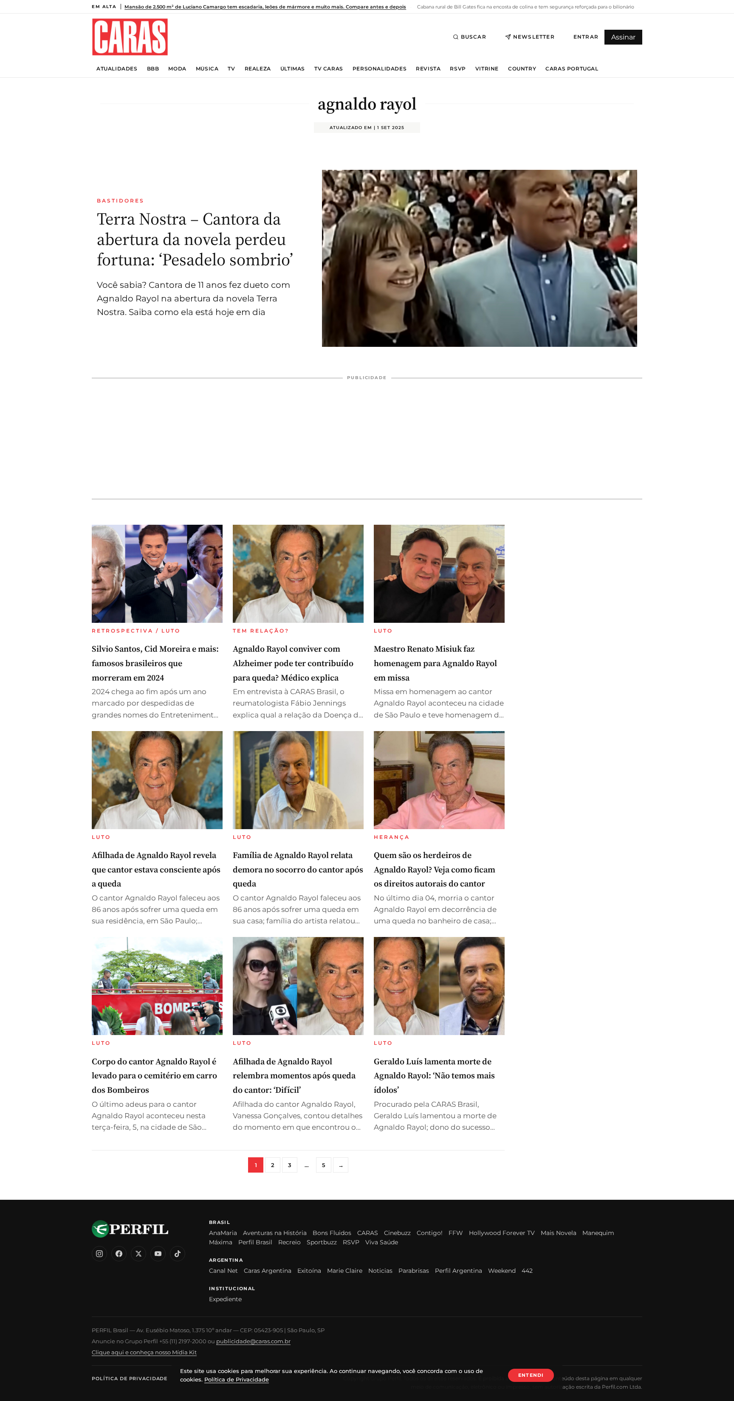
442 (527, 1270)
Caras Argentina (267, 1270)
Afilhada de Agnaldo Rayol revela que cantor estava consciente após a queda (156, 869)
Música (207, 68)
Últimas (292, 68)
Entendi (531, 1375)
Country (522, 68)
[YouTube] (158, 1253)
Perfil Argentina (458, 1270)
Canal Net (223, 1270)
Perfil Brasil (255, 1242)
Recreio (289, 1242)
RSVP (458, 68)
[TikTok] (177, 1253)
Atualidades (117, 68)
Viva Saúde (381, 1242)
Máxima (220, 1242)
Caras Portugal (571, 68)
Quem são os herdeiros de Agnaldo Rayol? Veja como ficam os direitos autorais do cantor (434, 869)
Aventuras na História (275, 1233)
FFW (456, 1233)
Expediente (225, 1299)
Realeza (258, 68)
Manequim (598, 1233)
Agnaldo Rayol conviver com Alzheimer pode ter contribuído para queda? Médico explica (293, 663)
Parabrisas (413, 1270)
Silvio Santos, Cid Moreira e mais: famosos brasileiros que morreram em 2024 (155, 663)
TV (231, 68)
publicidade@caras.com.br (253, 1341)
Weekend (502, 1270)
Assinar (623, 37)
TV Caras (328, 68)
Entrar (585, 37)
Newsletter (534, 37)
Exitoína (309, 1270)
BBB (153, 68)
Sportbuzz (322, 1242)
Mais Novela (558, 1233)
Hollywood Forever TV (502, 1233)
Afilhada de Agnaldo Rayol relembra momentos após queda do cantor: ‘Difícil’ (294, 1075)
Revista (428, 68)
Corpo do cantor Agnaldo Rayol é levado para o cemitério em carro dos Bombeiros (154, 1075)
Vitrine (487, 68)
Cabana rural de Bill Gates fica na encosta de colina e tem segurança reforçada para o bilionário (525, 7)
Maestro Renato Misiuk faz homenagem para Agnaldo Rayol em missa (435, 663)
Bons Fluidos (332, 1233)
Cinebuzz (397, 1233)
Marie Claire (344, 1270)
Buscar (473, 37)
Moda (177, 68)
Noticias (380, 1270)
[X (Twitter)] (138, 1253)
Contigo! (430, 1233)
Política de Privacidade (129, 1378)
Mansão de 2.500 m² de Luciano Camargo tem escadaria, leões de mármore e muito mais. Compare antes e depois (265, 7)
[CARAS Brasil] (130, 36)
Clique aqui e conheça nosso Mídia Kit (144, 1352)
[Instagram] (99, 1253)
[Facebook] (119, 1253)
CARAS (367, 1233)
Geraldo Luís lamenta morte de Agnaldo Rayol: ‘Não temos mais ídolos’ (434, 1075)
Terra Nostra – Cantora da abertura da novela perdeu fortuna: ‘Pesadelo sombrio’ (195, 239)
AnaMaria (223, 1233)
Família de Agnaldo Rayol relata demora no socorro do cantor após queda (298, 869)
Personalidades (380, 68)
